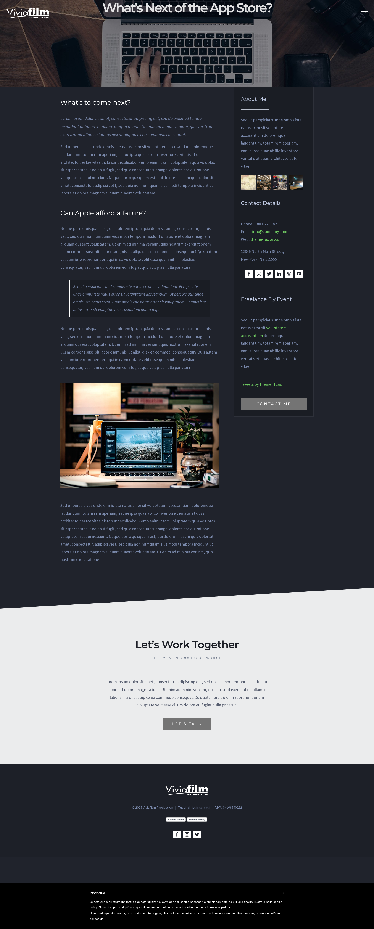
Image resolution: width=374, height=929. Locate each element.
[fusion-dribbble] (289, 274)
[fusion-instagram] (259, 274)
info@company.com (269, 231)
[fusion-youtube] (299, 274)
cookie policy (220, 907)
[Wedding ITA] (248, 182)
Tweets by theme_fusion (263, 384)
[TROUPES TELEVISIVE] (279, 182)
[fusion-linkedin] (279, 274)
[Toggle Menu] (364, 13)
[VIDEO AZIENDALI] (295, 182)
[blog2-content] (139, 386)
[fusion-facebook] (249, 274)
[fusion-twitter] (269, 274)
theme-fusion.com (266, 239)
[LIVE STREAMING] (264, 182)
